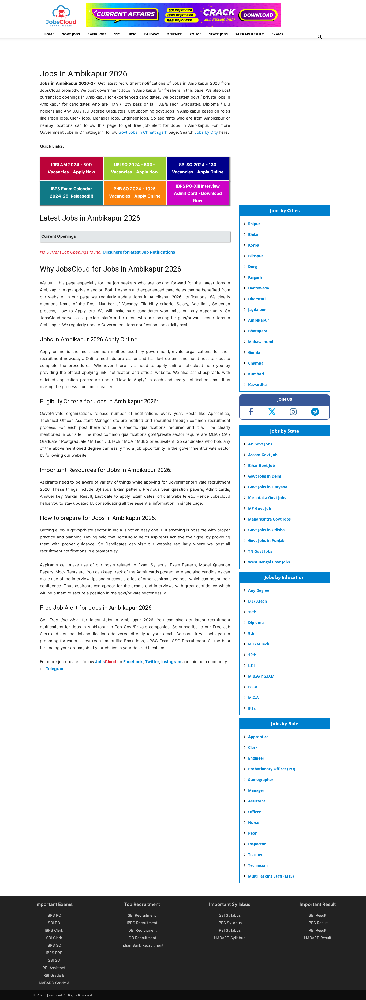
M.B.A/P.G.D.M (261, 676)
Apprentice (258, 736)
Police (195, 34)
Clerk (253, 747)
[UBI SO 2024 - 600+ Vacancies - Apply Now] (135, 177)
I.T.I (251, 665)
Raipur (254, 223)
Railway (151, 34)
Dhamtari (257, 298)
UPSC (131, 34)
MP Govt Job (259, 508)
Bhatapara (257, 330)
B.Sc (252, 708)
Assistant (256, 801)
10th (252, 611)
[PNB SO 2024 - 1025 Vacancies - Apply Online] (135, 201)
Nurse (253, 822)
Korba (253, 245)
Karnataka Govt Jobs (267, 497)
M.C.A (253, 697)
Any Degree (258, 590)
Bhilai (253, 234)
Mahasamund (260, 341)
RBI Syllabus (230, 930)
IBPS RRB (54, 952)
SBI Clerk (54, 937)
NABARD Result (317, 937)
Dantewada (258, 288)
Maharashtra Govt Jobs (269, 519)
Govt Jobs (71, 34)
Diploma (256, 622)
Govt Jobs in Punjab (266, 540)
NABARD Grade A (54, 982)
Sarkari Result (249, 34)
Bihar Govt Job (261, 465)
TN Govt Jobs (260, 551)
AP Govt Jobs (260, 444)
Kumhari (256, 373)
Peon (252, 833)
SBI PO (54, 922)
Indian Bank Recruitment (142, 945)
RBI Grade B (54, 975)
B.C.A (252, 686)
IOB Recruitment (142, 937)
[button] (319, 37)
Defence (174, 34)
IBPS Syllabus (230, 922)
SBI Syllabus (230, 915)
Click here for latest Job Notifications (139, 252)
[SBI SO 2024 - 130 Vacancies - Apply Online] (198, 177)
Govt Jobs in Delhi (264, 476)
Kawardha (257, 384)
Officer (254, 811)
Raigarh (255, 277)
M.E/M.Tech (258, 643)
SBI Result (317, 915)
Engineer (256, 758)
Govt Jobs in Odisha (266, 529)
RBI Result (317, 930)
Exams (277, 34)
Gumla (254, 352)
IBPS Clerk (54, 930)
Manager (256, 790)
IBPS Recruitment (142, 922)
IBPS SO (54, 945)
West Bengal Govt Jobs (269, 561)
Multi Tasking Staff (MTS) (271, 876)
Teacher (255, 854)
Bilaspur (255, 255)
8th (251, 633)
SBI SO (54, 960)
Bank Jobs (96, 34)
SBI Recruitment (142, 915)
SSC (117, 34)
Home (49, 34)
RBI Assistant (54, 967)
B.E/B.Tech (257, 601)
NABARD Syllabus (229, 937)
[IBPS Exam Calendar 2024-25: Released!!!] (71, 201)
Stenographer (260, 779)
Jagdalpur (257, 309)
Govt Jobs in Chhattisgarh (142, 132)
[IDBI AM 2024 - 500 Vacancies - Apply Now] (71, 177)
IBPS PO (54, 915)
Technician (258, 865)
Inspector (257, 843)
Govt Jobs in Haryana (267, 486)
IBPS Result (318, 922)
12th (252, 654)
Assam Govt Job (263, 454)
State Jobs (218, 34)
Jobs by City (206, 132)
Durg (252, 266)
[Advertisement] (137, 55)
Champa (255, 363)
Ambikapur (258, 320)
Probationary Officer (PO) (271, 768)
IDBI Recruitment (142, 930)
